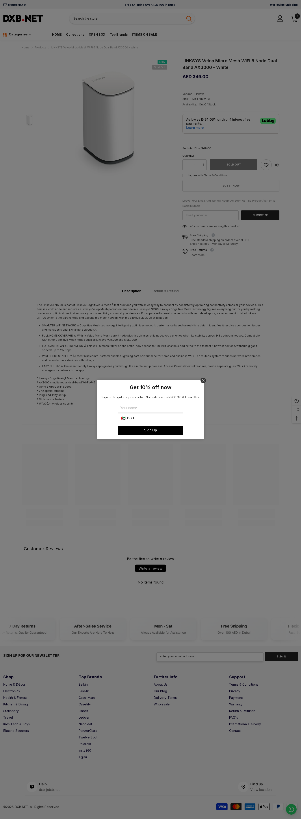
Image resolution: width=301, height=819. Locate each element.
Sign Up (150, 430)
